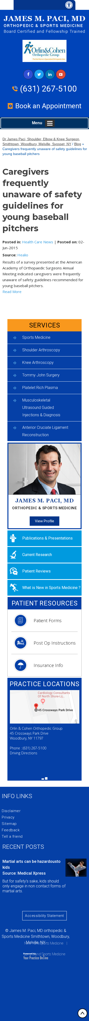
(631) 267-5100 (48, 88)
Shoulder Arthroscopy (41, 350)
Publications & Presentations (47, 538)
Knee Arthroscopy (38, 362)
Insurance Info (48, 665)
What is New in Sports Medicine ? (51, 587)
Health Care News (37, 241)
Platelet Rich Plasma (40, 387)
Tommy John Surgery (41, 375)
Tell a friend (12, 836)
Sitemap (9, 823)
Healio (22, 254)
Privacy (8, 817)
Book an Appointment (48, 106)
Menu (37, 123)
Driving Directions (23, 753)
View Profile (44, 521)
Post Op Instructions (55, 643)
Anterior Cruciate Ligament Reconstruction (45, 431)
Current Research (37, 554)
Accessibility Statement (44, 916)
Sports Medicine (36, 337)
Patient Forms (48, 620)
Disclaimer (11, 811)
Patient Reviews (36, 571)
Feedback (11, 830)
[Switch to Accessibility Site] (44, 5)
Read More (12, 291)
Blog (77, 144)
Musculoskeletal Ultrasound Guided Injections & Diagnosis (41, 407)
